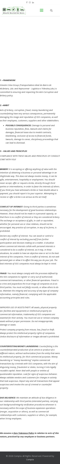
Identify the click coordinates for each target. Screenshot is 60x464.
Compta (30, 459)
